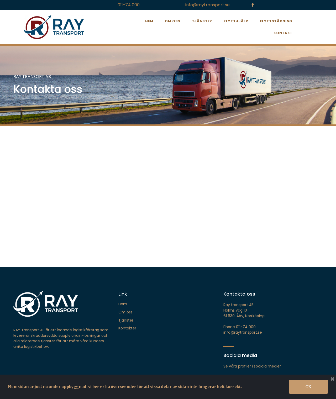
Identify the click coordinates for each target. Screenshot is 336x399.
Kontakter (127, 328)
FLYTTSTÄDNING (276, 21)
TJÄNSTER (202, 21)
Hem (122, 304)
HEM (149, 21)
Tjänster (125, 320)
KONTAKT (283, 32)
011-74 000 (129, 5)
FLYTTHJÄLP (236, 21)
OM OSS (172, 21)
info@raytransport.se (207, 5)
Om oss (125, 312)
